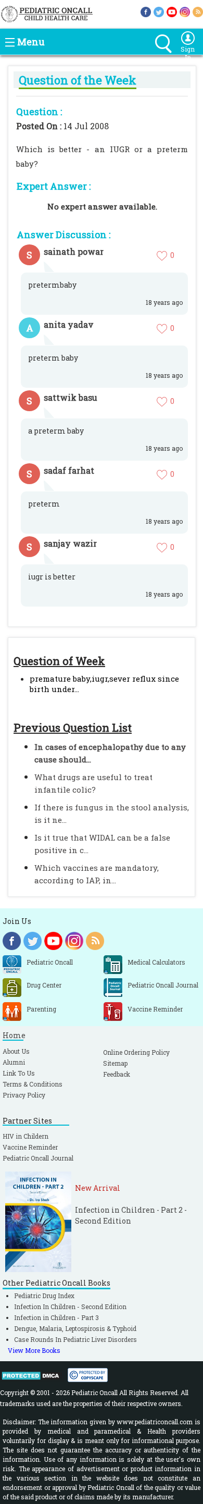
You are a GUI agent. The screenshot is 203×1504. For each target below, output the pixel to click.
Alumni (14, 1062)
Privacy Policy (24, 1095)
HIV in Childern (25, 1136)
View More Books (34, 1350)
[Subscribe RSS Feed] (198, 11)
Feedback (116, 1074)
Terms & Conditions (32, 1084)
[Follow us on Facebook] (146, 11)
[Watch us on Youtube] (172, 11)
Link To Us (19, 1073)
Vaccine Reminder (30, 1147)
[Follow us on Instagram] (185, 11)
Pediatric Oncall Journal (38, 1158)
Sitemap (115, 1063)
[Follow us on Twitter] (159, 11)
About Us (16, 1051)
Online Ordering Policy (136, 1052)
